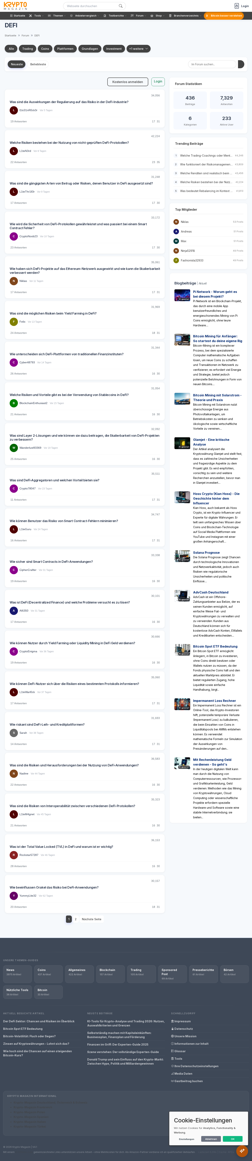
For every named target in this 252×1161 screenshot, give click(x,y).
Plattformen (65, 48)
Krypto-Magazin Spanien (31, 1117)
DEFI (37, 35)
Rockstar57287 (28, 854)
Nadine (23, 773)
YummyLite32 (27, 895)
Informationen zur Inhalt (191, 1043)
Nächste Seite (91, 919)
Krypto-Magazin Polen (29, 1112)
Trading (27, 48)
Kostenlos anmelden (127, 82)
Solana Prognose (206, 553)
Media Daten (183, 1073)
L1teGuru (25, 529)
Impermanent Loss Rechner (214, 701)
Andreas (186, 231)
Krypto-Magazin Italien (30, 1121)
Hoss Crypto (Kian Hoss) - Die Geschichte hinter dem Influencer (216, 498)
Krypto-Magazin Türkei (30, 1126)
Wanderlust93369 (30, 447)
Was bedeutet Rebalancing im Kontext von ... (209, 191)
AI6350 (23, 610)
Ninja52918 (188, 250)
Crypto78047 (27, 488)
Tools (178, 1058)
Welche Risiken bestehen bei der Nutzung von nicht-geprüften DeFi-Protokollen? (69, 143)
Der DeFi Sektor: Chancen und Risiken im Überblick (38, 1021)
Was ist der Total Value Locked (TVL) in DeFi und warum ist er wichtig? (61, 847)
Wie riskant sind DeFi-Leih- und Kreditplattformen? (47, 724)
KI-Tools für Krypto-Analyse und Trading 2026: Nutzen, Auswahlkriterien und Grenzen (126, 1023)
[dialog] (208, 1128)
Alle (11, 48)
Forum (25, 35)
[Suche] (120, 6)
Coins (45, 48)
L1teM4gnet (26, 814)
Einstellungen (186, 1139)
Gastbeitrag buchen (188, 1081)
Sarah (23, 732)
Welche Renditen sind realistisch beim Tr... (207, 173)
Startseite (10, 35)
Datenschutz (183, 1028)
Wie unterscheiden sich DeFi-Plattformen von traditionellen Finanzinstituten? (67, 354)
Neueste (17, 64)
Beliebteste (38, 64)
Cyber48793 (27, 362)
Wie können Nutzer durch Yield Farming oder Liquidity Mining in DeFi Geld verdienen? (72, 643)
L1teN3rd (25, 150)
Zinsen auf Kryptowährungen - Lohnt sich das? (36, 1043)
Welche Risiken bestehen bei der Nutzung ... (209, 182)
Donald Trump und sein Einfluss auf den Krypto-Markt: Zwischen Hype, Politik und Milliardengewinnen (125, 1061)
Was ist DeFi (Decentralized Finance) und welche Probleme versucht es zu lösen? (70, 602)
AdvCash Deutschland (210, 592)
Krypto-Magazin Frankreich (33, 1107)
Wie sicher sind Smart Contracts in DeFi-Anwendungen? (51, 562)
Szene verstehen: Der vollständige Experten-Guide (123, 1052)
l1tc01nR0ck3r (28, 110)
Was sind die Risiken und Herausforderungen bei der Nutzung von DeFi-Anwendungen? (74, 765)
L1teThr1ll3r (27, 191)
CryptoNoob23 (28, 236)
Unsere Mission (185, 1036)
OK (233, 1139)
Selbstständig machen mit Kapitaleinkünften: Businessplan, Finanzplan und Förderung (119, 1035)
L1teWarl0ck (27, 692)
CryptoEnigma (28, 651)
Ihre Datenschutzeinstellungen (196, 1066)
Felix (22, 321)
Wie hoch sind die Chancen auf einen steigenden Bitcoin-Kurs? (37, 1053)
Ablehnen (211, 1139)
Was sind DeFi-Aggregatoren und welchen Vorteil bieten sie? (54, 480)
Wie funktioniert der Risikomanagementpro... (208, 164)
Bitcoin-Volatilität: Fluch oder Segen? (29, 1036)
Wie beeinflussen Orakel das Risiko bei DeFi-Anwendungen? (54, 887)
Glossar (180, 1051)
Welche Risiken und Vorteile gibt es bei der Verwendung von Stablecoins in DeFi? (69, 395)
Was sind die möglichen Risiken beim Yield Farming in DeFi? (53, 313)
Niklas (23, 280)
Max (183, 241)
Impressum (182, 1021)
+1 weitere (136, 48)
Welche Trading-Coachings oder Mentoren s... (210, 155)
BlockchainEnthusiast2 (33, 403)
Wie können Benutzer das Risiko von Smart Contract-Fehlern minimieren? (64, 521)
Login (158, 81)
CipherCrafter (27, 569)
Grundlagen (90, 48)
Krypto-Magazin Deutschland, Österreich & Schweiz (50, 1102)
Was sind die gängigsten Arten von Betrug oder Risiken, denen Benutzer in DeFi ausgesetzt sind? (81, 183)
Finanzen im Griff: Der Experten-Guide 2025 (117, 1044)
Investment (114, 48)
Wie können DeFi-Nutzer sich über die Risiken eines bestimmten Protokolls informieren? (74, 684)
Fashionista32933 (192, 260)
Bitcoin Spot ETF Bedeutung (215, 646)
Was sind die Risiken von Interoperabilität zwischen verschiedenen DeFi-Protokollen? (72, 806)
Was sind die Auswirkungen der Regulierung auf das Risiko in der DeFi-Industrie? (69, 102)
